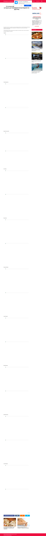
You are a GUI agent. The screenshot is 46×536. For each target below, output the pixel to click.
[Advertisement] (16, 18)
